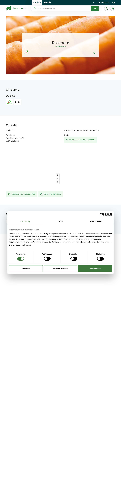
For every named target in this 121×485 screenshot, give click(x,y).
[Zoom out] (57, 178)
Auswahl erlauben (60, 269)
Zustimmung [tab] (25, 221)
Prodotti (37, 2)
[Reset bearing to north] (57, 182)
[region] (33, 194)
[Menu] (106, 8)
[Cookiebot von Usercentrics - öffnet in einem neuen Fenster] (101, 214)
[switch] (47, 259)
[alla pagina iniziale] (16, 8)
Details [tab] (60, 221)
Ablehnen (26, 269)
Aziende (47, 2)
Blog (113, 2)
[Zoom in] (57, 175)
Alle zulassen (95, 269)
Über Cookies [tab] (96, 221)
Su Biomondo (103, 2)
